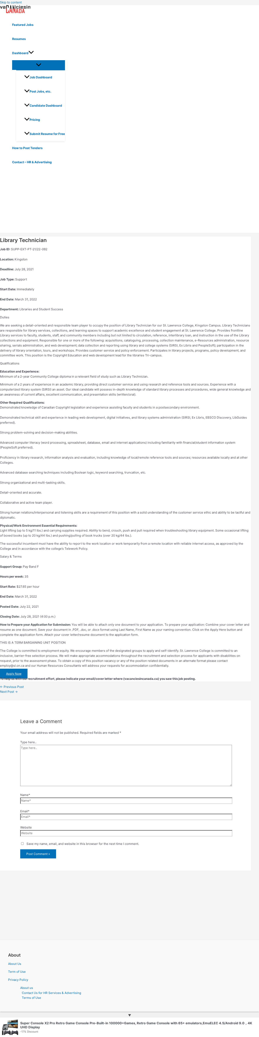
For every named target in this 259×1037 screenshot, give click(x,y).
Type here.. (28, 742)
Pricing (35, 120)
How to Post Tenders (27, 148)
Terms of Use (31, 998)
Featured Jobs (22, 25)
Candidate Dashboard (46, 105)
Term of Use (17, 972)
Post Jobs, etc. (40, 91)
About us (26, 988)
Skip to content (11, 2)
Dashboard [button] (20, 53)
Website (26, 827)
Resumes (19, 39)
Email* (25, 811)
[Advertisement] (125, 202)
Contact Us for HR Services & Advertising (51, 993)
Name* (25, 795)
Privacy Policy (18, 980)
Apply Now (13, 674)
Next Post (9, 692)
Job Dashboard (41, 77)
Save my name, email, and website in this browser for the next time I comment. (83, 844)
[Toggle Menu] (38, 65)
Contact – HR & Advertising (32, 162)
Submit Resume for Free (47, 134)
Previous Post (12, 687)
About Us (14, 964)
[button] (31, 53)
